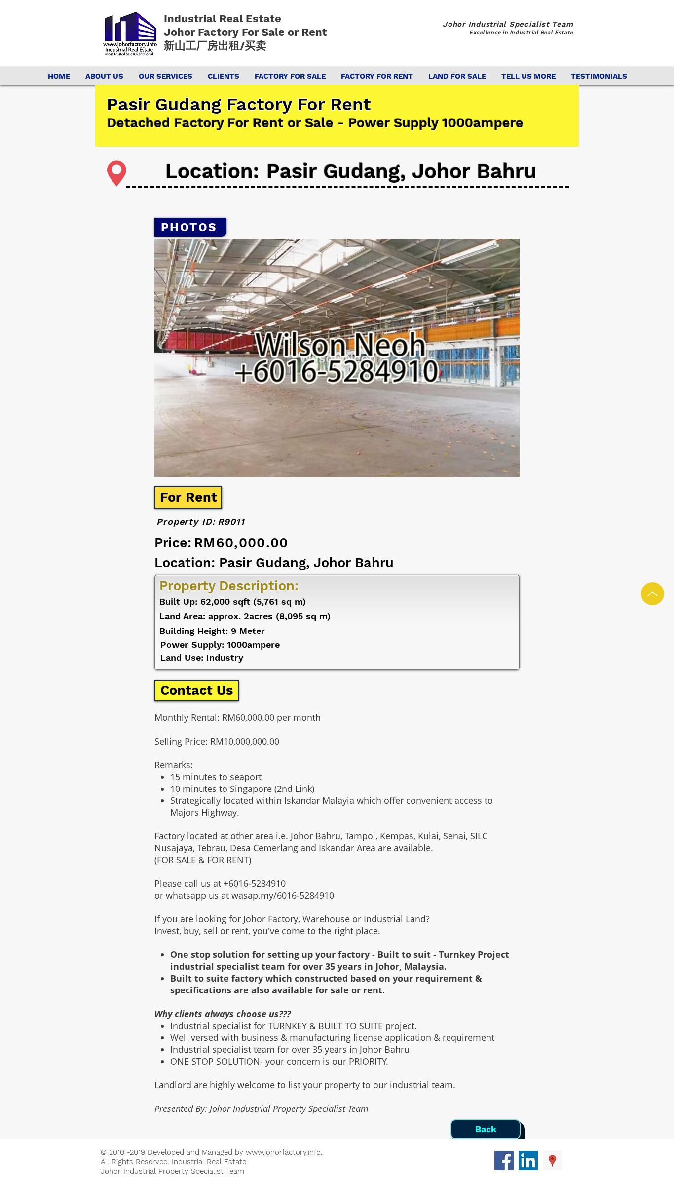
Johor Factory (203, 32)
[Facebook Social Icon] (504, 1160)
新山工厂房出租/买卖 (215, 46)
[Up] (652, 593)
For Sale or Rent (286, 32)
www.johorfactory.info (283, 1152)
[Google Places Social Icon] (552, 1160)
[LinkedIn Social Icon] (528, 1160)
